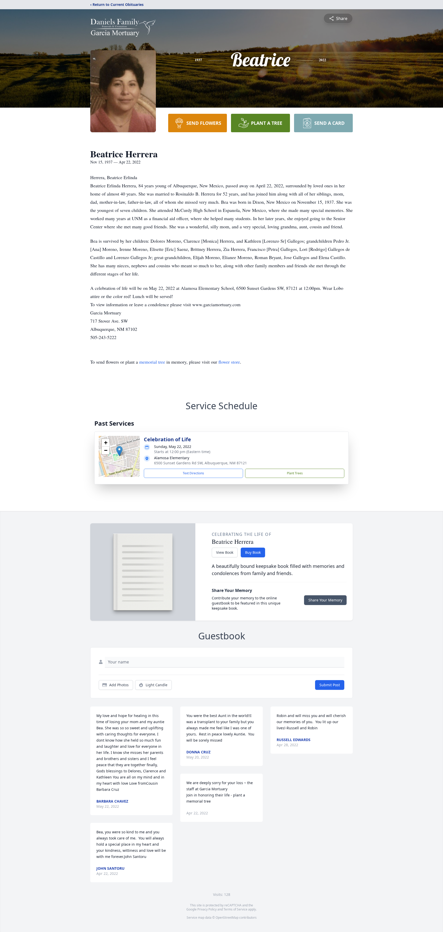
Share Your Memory (325, 600)
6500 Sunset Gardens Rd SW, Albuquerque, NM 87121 (200, 462)
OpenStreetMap (227, 917)
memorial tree (152, 362)
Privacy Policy (207, 909)
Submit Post (329, 684)
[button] (119, 451)
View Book (224, 552)
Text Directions (193, 473)
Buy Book (253, 552)
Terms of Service (235, 909)
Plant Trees (295, 473)
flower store (229, 362)
